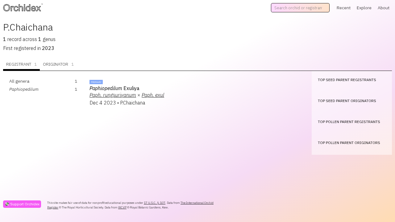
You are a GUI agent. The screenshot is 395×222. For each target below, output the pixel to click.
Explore (364, 7)
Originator (58, 64)
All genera (19, 81)
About (383, 7)
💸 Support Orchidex (22, 204)
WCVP (122, 207)
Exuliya (114, 88)
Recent (344, 7)
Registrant (21, 64)
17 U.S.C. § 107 (154, 203)
